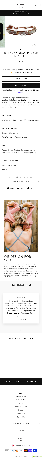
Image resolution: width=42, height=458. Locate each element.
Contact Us (21, 417)
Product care (21, 396)
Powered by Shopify (21, 456)
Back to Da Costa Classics (22, 381)
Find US (20, 430)
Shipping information (21, 177)
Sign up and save (20, 423)
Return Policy (21, 400)
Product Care (19, 150)
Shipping (21, 403)
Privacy (21, 410)
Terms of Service (21, 407)
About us (21, 393)
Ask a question (21, 181)
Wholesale (21, 413)
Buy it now (21, 85)
